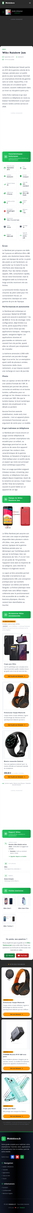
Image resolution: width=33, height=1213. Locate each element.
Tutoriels (5, 1170)
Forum (11, 955)
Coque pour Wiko (10, 664)
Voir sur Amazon (15, 1014)
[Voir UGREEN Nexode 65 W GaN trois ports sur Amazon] (16, 1035)
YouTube (23, 955)
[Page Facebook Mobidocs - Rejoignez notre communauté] (12, 1157)
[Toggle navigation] (30, 3)
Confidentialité (7, 1190)
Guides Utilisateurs (8, 1167)
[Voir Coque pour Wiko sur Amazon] (16, 647)
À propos (5, 1187)
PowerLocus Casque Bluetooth (14, 713)
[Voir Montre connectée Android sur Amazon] (16, 745)
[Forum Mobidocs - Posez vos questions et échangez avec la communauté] (22, 1157)
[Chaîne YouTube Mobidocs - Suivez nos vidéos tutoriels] (17, 1157)
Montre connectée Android (13, 761)
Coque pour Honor (9, 1109)
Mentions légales (8, 1193)
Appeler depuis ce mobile (18, 856)
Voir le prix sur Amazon (15, 676)
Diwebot (22, 1207)
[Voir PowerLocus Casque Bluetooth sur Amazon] (16, 696)
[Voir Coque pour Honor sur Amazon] (16, 1089)
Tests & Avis (6, 1175)
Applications (6, 1172)
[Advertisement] (16, 131)
